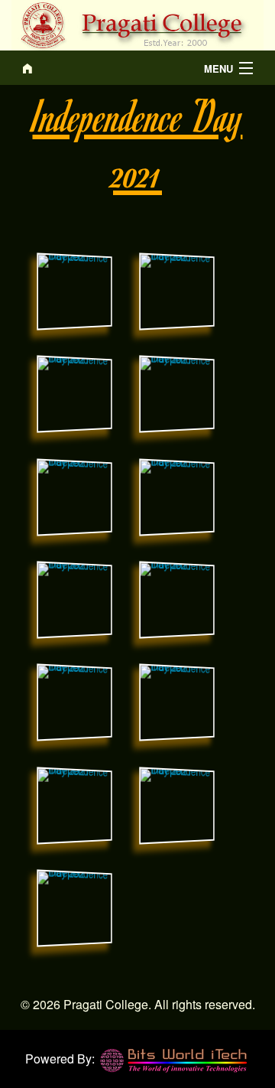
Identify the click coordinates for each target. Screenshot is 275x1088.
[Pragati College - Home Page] (106, 68)
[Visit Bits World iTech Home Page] (174, 1058)
